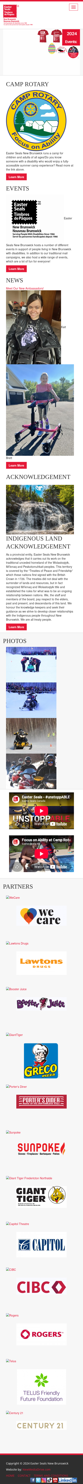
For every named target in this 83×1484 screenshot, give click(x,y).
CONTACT (24, 1475)
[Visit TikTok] (49, 1480)
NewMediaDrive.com (37, 1469)
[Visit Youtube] (55, 1480)
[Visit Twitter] (38, 1480)
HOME (10, 1475)
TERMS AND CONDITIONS (51, 1475)
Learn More (16, 177)
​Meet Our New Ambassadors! (25, 288)
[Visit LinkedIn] (67, 1480)
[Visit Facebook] (32, 1480)
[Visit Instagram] (44, 1480)
